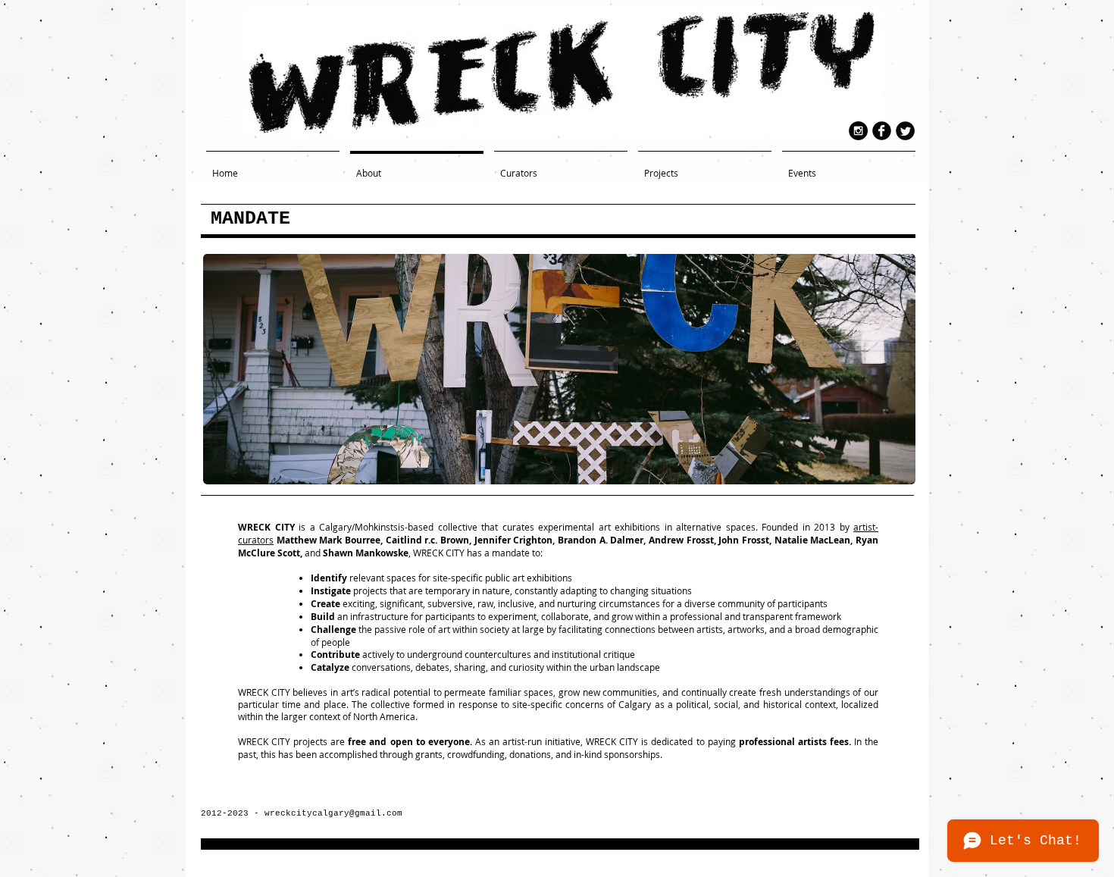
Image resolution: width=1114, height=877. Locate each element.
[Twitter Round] (905, 130)
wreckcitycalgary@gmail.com (333, 813)
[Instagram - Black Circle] (858, 130)
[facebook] (881, 130)
